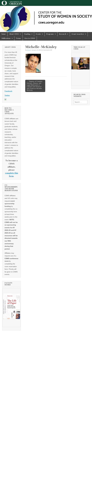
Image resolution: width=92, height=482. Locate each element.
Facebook (8, 91)
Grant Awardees (78, 34)
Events (38, 34)
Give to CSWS (29, 38)
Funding (27, 34)
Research (62, 34)
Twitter (7, 95)
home (4, 34)
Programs (50, 34)
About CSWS (14, 34)
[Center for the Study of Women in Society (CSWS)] (46, 19)
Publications (6, 38)
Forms (18, 38)
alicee (28, 50)
